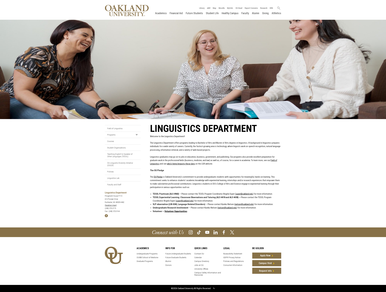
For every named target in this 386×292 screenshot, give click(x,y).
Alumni (255, 13)
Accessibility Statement (232, 254)
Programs (111, 135)
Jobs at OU (199, 265)
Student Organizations (116, 147)
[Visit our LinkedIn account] (216, 232)
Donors (168, 265)
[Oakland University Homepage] (127, 10)
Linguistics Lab (113, 178)
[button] (137, 135)
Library (202, 8)
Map (214, 8)
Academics (161, 13)
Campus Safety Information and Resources (207, 274)
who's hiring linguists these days (181, 164)
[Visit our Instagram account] (191, 232)
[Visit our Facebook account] (224, 232)
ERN (271, 8)
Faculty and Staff (114, 184)
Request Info (265, 270)
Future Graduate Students (175, 257)
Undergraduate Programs (147, 254)
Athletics (276, 13)
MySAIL (230, 8)
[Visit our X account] (232, 232)
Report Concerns (251, 8)
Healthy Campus (230, 13)
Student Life (212, 13)
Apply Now (265, 255)
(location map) (111, 205)
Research (263, 8)
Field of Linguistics (115, 128)
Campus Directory (201, 261)
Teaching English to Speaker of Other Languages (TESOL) (120, 155)
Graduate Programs (145, 261)
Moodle (222, 8)
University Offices (201, 269)
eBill (208, 8)
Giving (265, 13)
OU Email (239, 8)
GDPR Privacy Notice (231, 257)
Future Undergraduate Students (178, 254)
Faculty (245, 13)
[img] (106, 215)
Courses (110, 141)
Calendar (198, 257)
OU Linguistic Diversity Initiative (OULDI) (120, 164)
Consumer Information (232, 265)
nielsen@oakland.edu (244, 204)
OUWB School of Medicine (147, 257)
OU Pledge (158, 177)
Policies (110, 171)
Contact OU (199, 254)
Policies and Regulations (233, 261)
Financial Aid (176, 13)
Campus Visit (265, 263)
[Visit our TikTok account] (199, 232)
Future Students (194, 13)
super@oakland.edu (244, 194)
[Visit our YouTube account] (207, 232)
